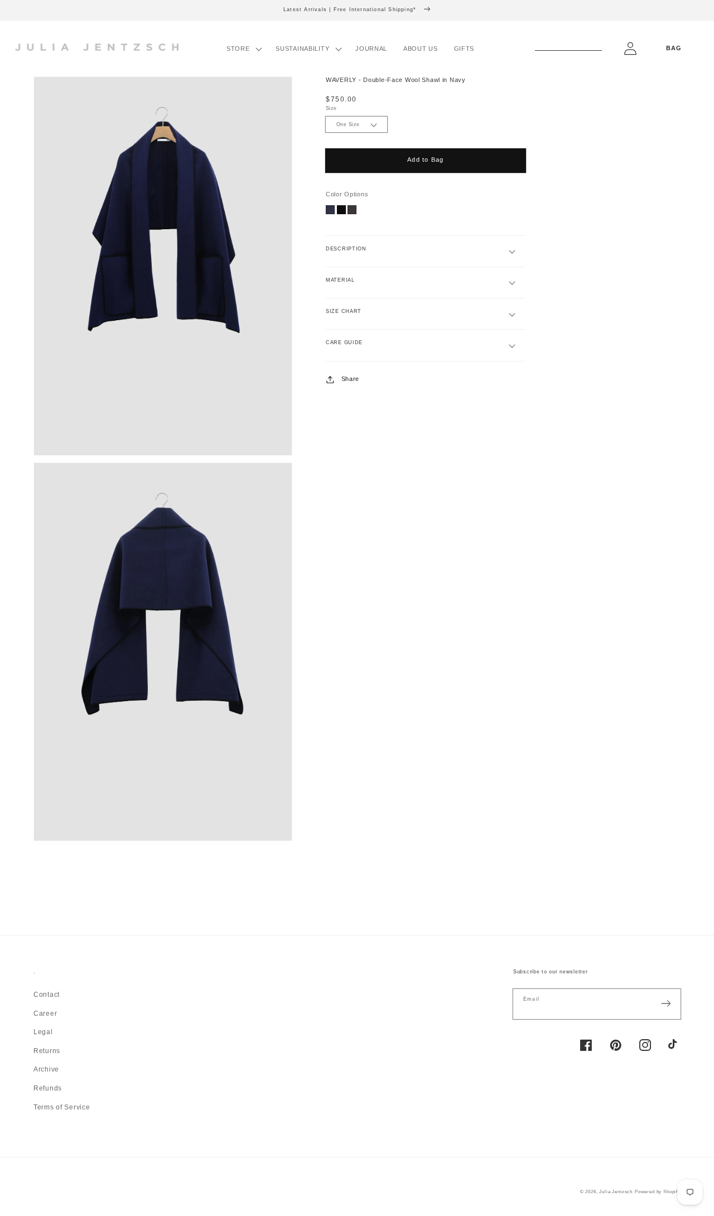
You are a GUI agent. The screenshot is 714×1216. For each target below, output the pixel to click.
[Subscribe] (666, 1004)
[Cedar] (352, 212)
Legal (43, 1032)
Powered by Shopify (658, 1191)
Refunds (47, 1088)
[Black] (341, 212)
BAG (673, 48)
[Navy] (330, 212)
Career (45, 1013)
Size (331, 108)
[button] (242, 49)
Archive (46, 1069)
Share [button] (350, 379)
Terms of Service (61, 1107)
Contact (46, 994)
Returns (46, 1051)
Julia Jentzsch (616, 1191)
